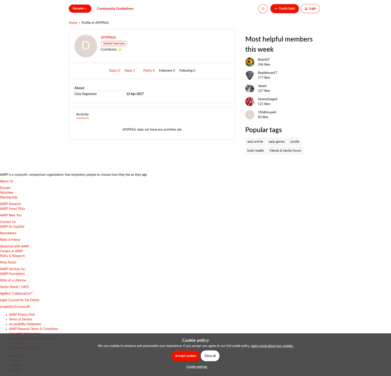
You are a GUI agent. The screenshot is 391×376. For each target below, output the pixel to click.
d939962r (108, 37)
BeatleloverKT (267, 73)
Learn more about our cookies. (272, 346)
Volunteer (6, 192)
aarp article (255, 141)
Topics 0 (115, 70)
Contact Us (8, 222)
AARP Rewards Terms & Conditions (33, 329)
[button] (284, 8)
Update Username (114, 43)
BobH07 (264, 59)
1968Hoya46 (267, 112)
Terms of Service (20, 319)
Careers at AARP (11, 251)
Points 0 (149, 70)
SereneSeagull (267, 99)
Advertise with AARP (14, 246)
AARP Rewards (10, 204)
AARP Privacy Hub (22, 314)
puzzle (295, 141)
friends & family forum (285, 150)
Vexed (262, 86)
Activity (82, 114)
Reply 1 (130, 70)
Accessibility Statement (25, 324)
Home (73, 22)
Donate (5, 188)
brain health (255, 150)
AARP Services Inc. (13, 269)
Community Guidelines (115, 8)
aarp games (277, 141)
